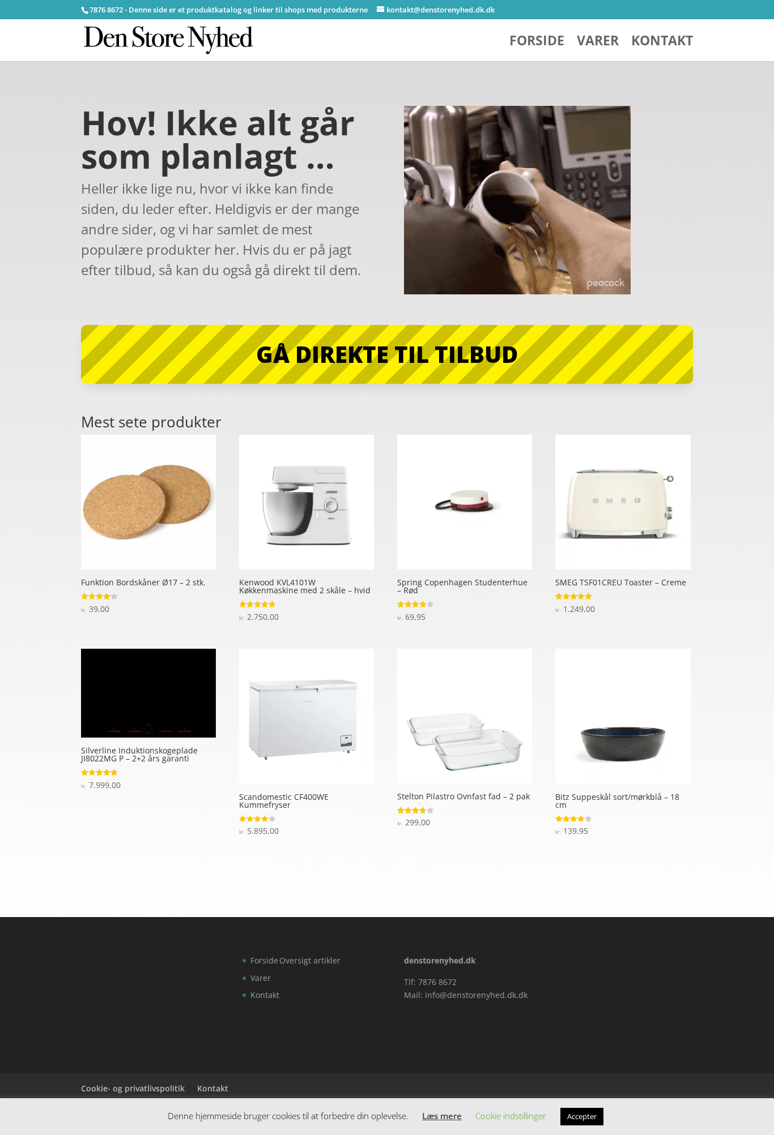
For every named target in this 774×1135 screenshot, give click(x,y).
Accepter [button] (582, 1116)
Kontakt (662, 42)
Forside (536, 42)
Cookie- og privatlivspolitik (133, 1088)
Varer (598, 42)
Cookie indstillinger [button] (510, 1115)
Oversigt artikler (310, 960)
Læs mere (442, 1115)
